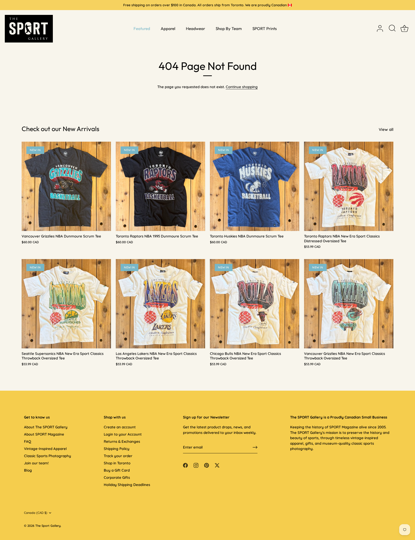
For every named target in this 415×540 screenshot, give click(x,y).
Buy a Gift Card (117, 470)
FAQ (27, 441)
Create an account (120, 427)
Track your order (118, 456)
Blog (28, 470)
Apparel (168, 28)
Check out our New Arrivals (60, 129)
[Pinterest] (206, 465)
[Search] (392, 28)
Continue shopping (242, 87)
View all (386, 129)
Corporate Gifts (117, 477)
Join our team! (36, 463)
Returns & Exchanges (122, 441)
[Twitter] (217, 465)
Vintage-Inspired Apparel (45, 448)
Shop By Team (229, 28)
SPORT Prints (264, 28)
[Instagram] (196, 465)
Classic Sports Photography (47, 456)
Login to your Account (123, 434)
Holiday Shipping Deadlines (127, 484)
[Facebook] (185, 465)
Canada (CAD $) (35, 513)
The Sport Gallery (48, 526)
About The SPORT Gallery (45, 427)
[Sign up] (255, 447)
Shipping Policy (116, 448)
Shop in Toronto (117, 463)
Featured (142, 28)
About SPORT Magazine (44, 434)
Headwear (195, 28)
